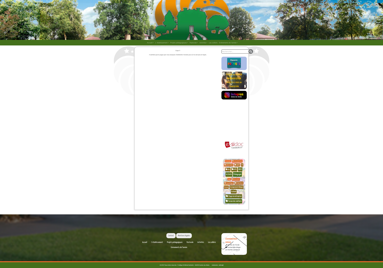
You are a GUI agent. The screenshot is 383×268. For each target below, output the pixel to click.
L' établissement (161, 43)
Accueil (150, 43)
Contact (171, 236)
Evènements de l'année (227, 43)
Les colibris (213, 43)
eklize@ (221, 265)
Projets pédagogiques (178, 43)
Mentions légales (184, 236)
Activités (202, 43)
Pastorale (193, 43)
